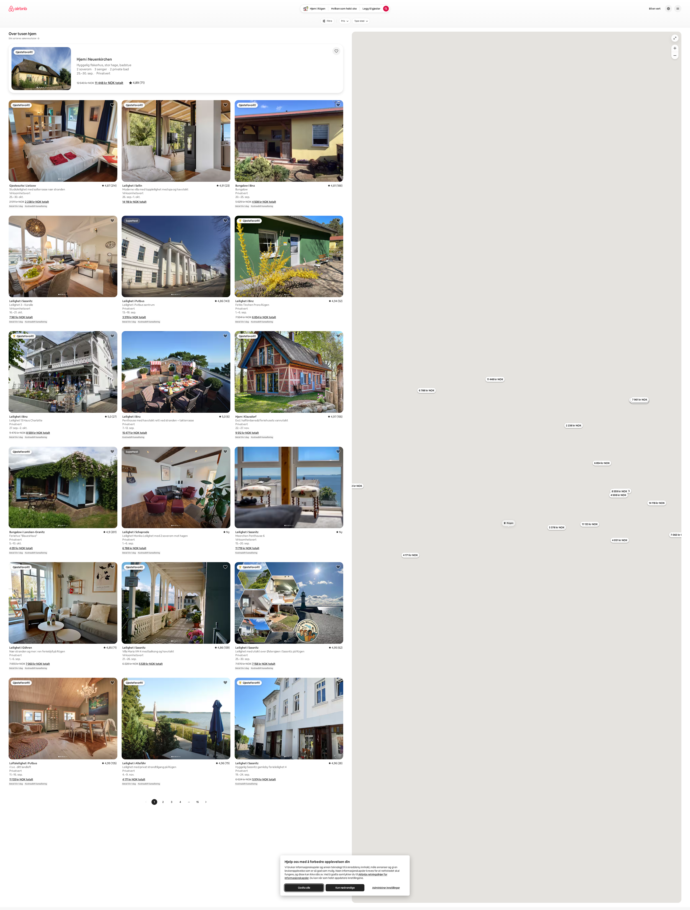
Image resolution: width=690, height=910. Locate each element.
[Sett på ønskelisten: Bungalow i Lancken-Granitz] (112, 451)
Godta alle (304, 887)
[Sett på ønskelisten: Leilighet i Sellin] (225, 105)
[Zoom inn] (674, 48)
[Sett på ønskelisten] (336, 51)
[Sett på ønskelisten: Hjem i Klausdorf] (338, 336)
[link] (146, 802)
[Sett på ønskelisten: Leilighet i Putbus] (225, 220)
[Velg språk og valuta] (668, 8)
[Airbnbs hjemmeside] (18, 8)
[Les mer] (38, 38)
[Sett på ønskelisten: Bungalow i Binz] (338, 105)
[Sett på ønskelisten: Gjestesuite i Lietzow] (112, 105)
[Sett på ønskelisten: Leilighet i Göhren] (112, 567)
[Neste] (206, 802)
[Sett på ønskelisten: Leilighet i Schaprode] (225, 451)
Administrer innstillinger (386, 887)
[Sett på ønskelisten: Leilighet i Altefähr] (225, 682)
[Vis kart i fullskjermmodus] (674, 38)
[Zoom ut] (674, 55)
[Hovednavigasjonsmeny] (677, 8)
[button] (109, 83)
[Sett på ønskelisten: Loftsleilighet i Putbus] (112, 682)
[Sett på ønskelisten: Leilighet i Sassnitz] (112, 220)
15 (197, 802)
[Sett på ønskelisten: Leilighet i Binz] (338, 220)
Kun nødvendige (345, 887)
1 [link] (154, 802)
